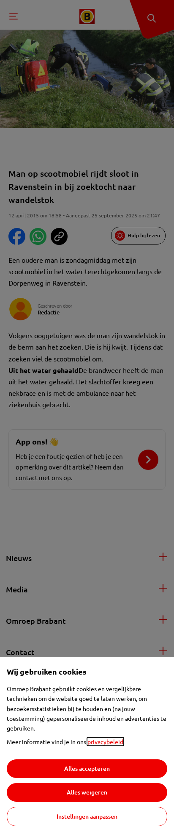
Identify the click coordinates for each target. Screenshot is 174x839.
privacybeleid (105, 741)
